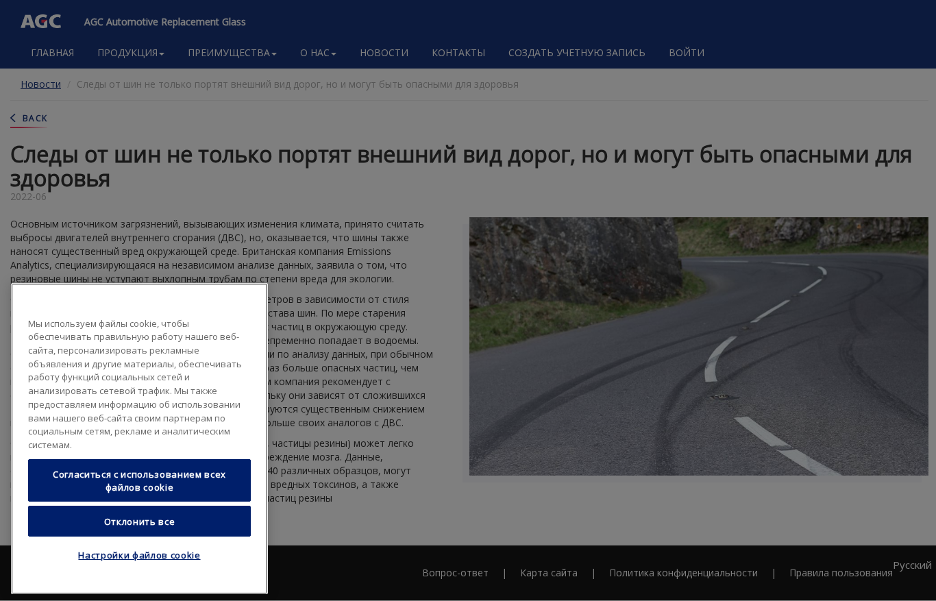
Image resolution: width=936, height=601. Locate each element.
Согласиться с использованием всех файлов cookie (139, 480)
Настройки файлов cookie (139, 555)
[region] (139, 438)
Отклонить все (139, 521)
